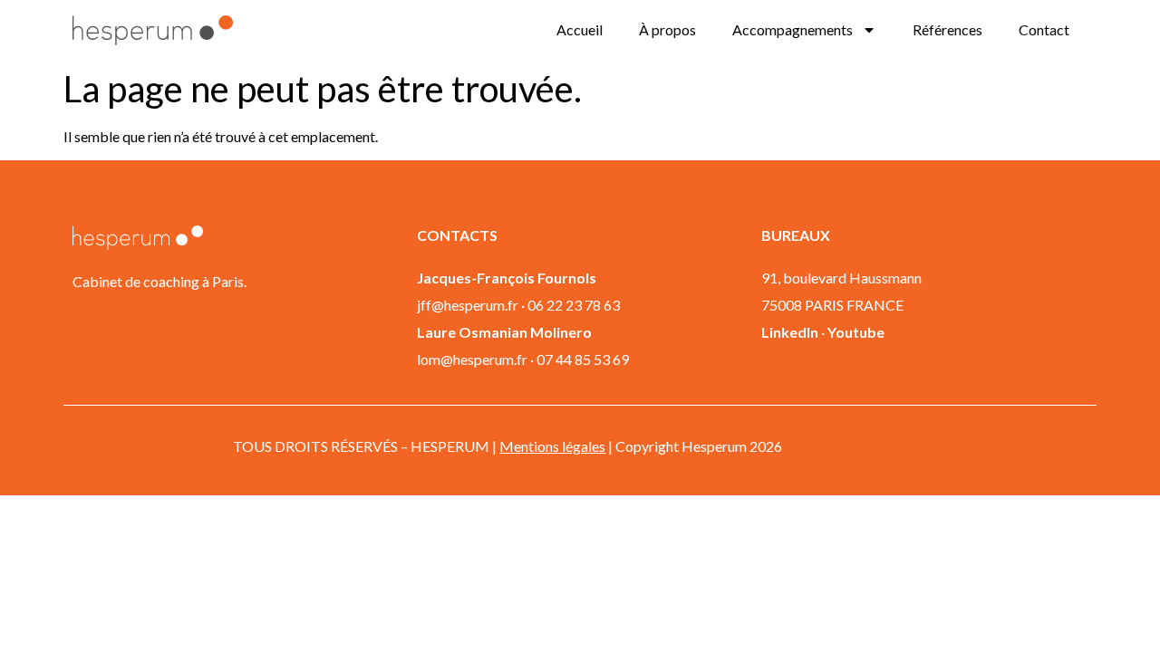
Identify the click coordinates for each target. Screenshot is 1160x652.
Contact (1044, 29)
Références (947, 29)
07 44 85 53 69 (582, 359)
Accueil (579, 29)
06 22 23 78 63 (573, 304)
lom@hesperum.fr (472, 359)
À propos (667, 29)
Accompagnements (792, 29)
